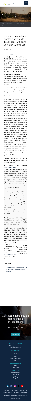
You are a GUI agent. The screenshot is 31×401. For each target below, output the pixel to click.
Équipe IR (15, 378)
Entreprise (15, 376)
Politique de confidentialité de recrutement (15, 395)
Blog (15, 365)
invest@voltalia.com (10, 254)
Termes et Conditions (15, 398)
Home (2, 23)
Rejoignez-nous (15, 372)
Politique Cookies (7, 392)
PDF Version (9, 54)
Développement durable (15, 346)
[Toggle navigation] (26, 3)
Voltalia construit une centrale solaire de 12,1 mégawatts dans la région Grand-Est (16, 269)
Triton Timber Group (15, 358)
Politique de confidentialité (21, 392)
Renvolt (16, 356)
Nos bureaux (15, 374)
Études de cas (15, 367)
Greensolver (15, 353)
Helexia (15, 355)
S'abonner (15, 334)
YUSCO (15, 360)
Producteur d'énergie (15, 347)
